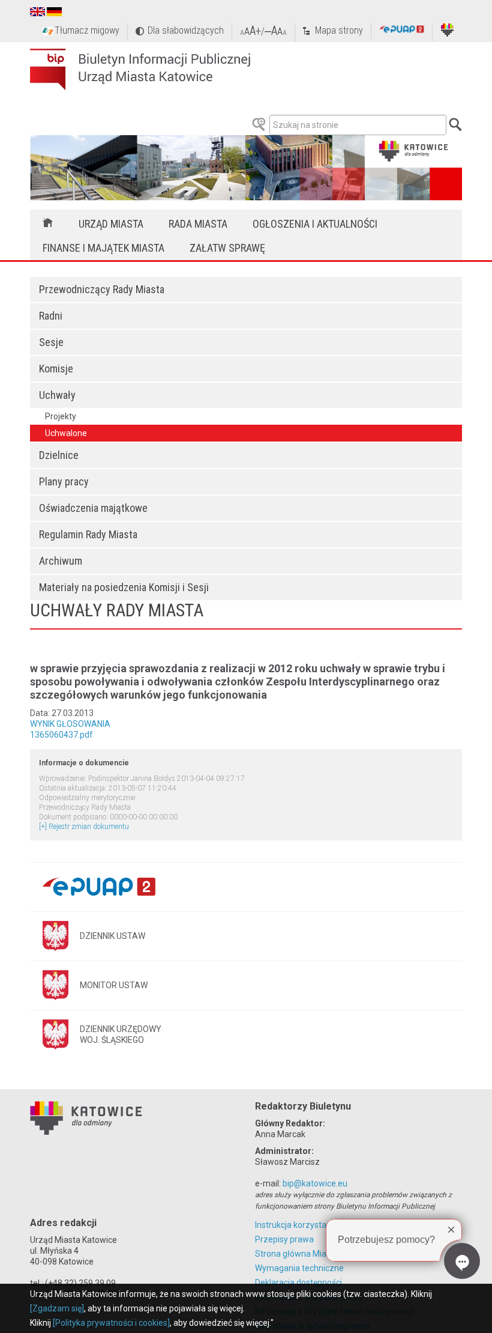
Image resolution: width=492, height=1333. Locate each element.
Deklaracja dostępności (298, 1282)
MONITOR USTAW (114, 985)
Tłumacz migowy (87, 30)
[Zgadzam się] (57, 1308)
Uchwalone (66, 433)
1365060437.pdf (61, 734)
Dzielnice (59, 455)
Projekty (60, 416)
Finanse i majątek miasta (103, 247)
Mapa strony (339, 30)
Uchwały (57, 395)
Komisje (56, 368)
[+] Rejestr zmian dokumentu (84, 826)
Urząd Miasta (111, 223)
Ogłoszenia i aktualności (315, 223)
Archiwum (60, 560)
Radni (50, 315)
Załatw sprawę (227, 247)
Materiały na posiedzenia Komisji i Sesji (124, 587)
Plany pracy (64, 481)
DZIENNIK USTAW (112, 936)
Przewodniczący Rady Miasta (101, 289)
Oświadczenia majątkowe (93, 508)
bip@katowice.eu (315, 1183)
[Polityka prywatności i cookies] (111, 1323)
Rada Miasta (198, 223)
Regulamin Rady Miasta (88, 534)
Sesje (51, 342)
